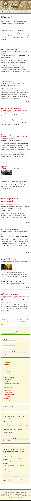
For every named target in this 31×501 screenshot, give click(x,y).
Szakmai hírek (9, 23)
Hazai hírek (6, 364)
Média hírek (12, 25)
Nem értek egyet (8, 471)
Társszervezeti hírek (5, 25)
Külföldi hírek (20, 231)
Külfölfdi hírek (7, 371)
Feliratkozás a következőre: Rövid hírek (2, 325)
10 (11, 321)
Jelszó (4, 344)
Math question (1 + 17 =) (9, 421)
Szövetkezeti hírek (16, 51)
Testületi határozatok (10, 390)
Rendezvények (8, 389)
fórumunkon (18, 479)
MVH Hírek (19, 110)
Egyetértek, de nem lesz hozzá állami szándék (13, 469)
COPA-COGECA (9, 385)
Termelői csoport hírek (17, 261)
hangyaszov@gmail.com (16, 497)
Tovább (27, 42)
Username (5, 339)
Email (4, 409)
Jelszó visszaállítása (7, 354)
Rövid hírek (3, 23)
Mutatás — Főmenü (5, 11)
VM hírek (15, 110)
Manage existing (6, 440)
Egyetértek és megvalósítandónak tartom (12, 456)
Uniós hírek (8, 373)
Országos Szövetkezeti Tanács (18, 23)
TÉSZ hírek (6, 204)
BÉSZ (6, 381)
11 (15, 321)
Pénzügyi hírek (4, 111)
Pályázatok (25, 110)
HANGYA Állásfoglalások (11, 392)
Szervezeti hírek (25, 261)
